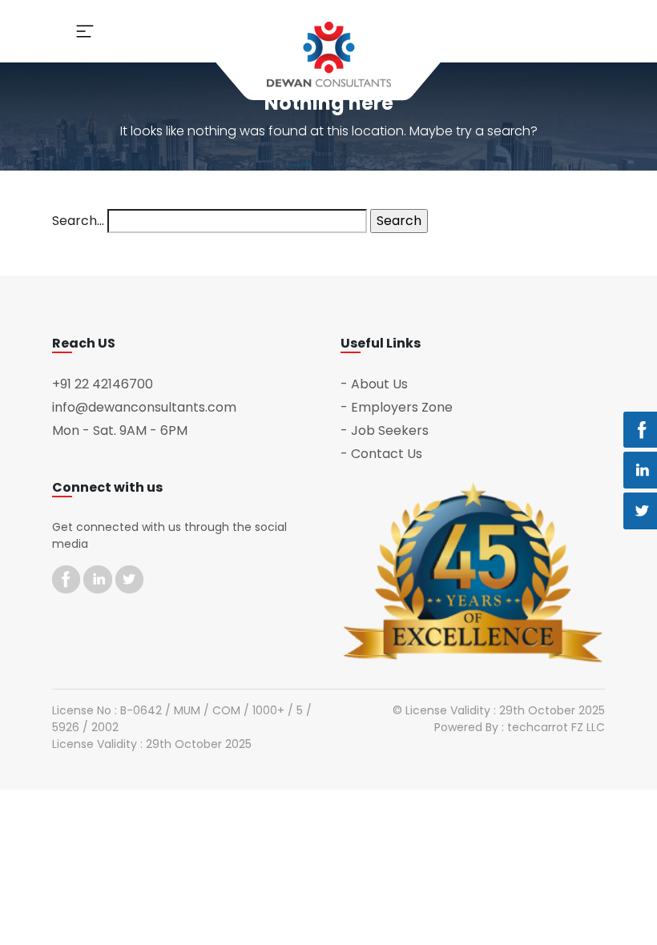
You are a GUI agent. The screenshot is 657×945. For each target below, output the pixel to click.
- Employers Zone (397, 407)
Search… (78, 220)
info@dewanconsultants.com (144, 407)
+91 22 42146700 (102, 384)
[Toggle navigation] (85, 31)
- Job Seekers (385, 430)
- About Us (374, 384)
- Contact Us (381, 453)
